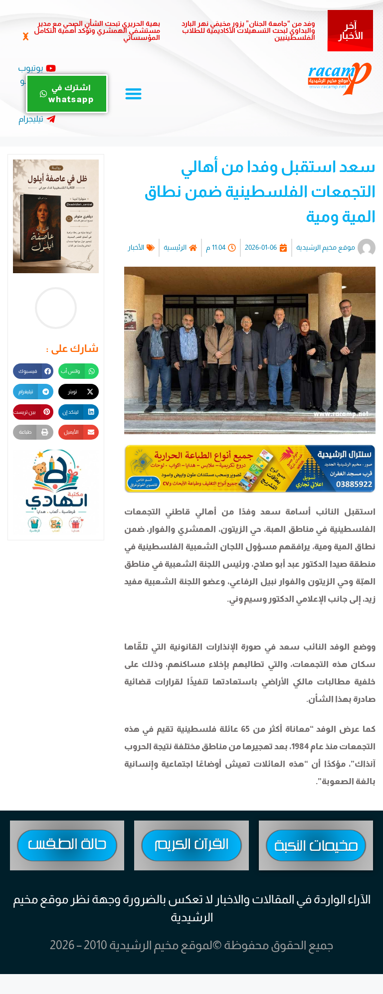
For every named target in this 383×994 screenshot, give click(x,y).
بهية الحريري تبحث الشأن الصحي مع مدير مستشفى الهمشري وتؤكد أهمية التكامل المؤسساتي (97, 30)
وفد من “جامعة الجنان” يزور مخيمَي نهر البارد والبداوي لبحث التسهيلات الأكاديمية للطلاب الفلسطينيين (248, 30)
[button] (25, 36)
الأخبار (136, 247)
